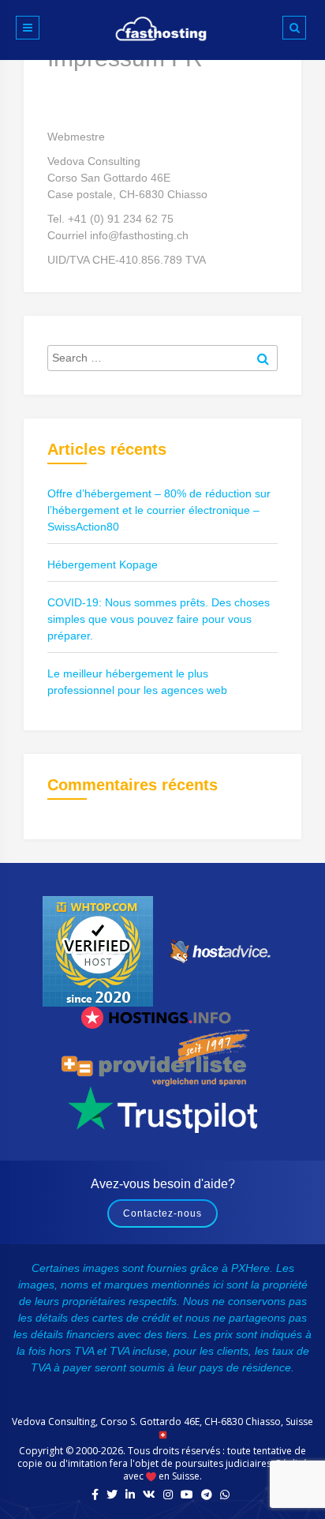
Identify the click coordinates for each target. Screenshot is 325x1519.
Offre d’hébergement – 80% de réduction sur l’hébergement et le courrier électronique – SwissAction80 (159, 510)
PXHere (250, 1268)
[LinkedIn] (130, 1494)
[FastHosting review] (98, 950)
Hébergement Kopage (102, 564)
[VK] (149, 1494)
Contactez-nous (162, 1213)
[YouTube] (187, 1494)
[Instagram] (168, 1494)
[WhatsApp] (225, 1494)
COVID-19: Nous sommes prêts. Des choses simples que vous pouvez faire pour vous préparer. (158, 619)
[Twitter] (112, 1494)
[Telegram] (206, 1494)
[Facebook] (95, 1494)
